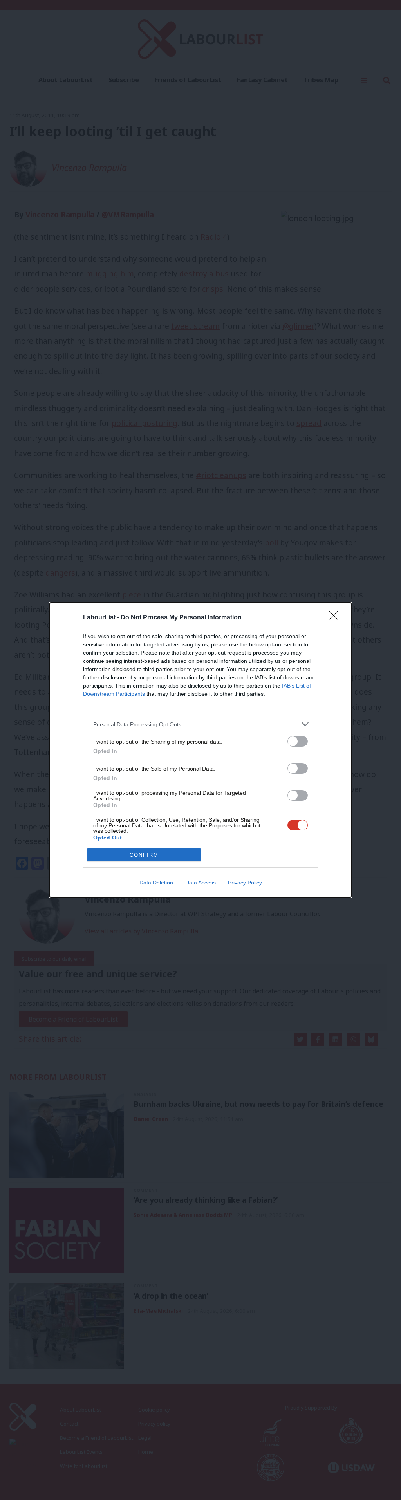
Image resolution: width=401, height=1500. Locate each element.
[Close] (336, 617)
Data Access (200, 882)
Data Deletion (156, 882)
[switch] (297, 741)
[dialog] (200, 750)
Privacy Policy (245, 882)
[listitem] (200, 724)
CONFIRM (144, 855)
